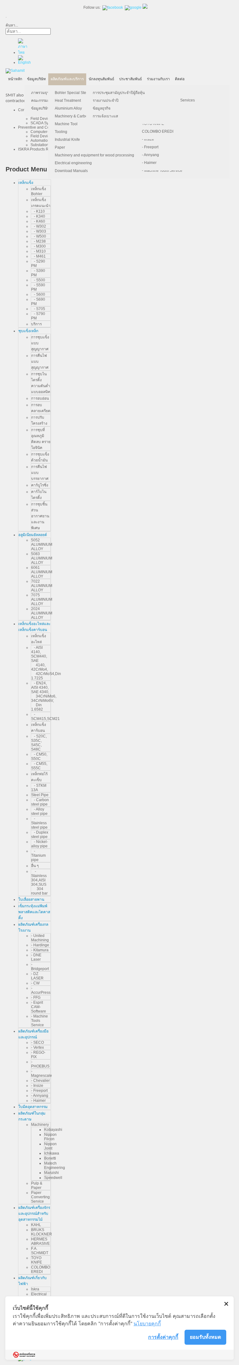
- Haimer (149, 162)
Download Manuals (71, 171)
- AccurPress (40, 990)
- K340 (38, 216)
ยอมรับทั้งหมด (205, 1337)
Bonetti (50, 1158)
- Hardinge (40, 945)
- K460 (38, 221)
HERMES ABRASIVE (40, 1241)
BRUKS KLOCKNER (41, 1232)
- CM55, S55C (39, 765)
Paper (60, 147)
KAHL (36, 1225)
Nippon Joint (50, 1146)
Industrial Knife (67, 139)
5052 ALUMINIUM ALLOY (41, 544)
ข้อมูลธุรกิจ (101, 108)
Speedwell (53, 1177)
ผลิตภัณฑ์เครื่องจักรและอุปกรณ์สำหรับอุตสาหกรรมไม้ (34, 1213)
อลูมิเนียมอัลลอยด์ (32, 535)
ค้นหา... (12, 25)
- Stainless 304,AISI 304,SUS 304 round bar (39, 882)
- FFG (35, 997)
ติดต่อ (180, 79)
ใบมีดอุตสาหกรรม (33, 1107)
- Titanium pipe (38, 855)
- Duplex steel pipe (39, 834)
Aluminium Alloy (68, 108)
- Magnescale (41, 1073)
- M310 (38, 251)
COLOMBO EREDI (157, 131)
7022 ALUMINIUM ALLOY (41, 585)
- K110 (38, 211)
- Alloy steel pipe (39, 811)
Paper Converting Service (40, 1197)
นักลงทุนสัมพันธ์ (101, 79)
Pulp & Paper (36, 1185)
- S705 (38, 309)
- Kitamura (40, 950)
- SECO (37, 1042)
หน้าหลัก (15, 79)
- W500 (38, 236)
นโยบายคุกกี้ (147, 1323)
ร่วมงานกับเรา (158, 79)
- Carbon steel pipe (40, 802)
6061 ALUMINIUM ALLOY (41, 572)
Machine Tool (66, 124)
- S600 (38, 294)
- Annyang (150, 155)
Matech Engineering (54, 1165)
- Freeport (150, 147)
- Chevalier (40, 1080)
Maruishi (51, 1172)
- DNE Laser (36, 957)
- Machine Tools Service (162, 170)
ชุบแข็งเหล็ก (28, 331)
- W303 (38, 231)
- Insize (148, 139)
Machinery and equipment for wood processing (94, 155)
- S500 (38, 280)
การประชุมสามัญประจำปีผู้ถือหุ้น (119, 93)
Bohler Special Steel (72, 93)
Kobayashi (53, 1129)
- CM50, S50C (39, 756)
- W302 (38, 226)
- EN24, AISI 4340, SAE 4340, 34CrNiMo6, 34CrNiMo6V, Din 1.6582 (43, 696)
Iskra (35, 1289)
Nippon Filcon (50, 1136)
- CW (35, 983)
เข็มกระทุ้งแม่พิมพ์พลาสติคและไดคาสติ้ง (34, 912)
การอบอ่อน (40, 398)
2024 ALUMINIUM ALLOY (41, 613)
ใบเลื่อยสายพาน (31, 899)
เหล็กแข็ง (25, 182)
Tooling (61, 132)
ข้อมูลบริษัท (36, 79)
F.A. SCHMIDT (39, 1250)
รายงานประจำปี (106, 100)
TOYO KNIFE (36, 1260)
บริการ (36, 324)
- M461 (38, 256)
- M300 (38, 246)
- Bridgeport (40, 966)
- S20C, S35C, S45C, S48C (39, 742)
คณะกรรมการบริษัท (47, 100)
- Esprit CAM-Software (38, 1006)
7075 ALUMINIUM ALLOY (41, 599)
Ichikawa (51, 1153)
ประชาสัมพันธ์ (130, 79)
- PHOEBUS (40, 1064)
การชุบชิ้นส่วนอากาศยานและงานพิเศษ (40, 516)
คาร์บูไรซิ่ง (39, 485)
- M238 (38, 241)
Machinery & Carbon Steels (78, 116)
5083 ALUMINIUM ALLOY (41, 558)
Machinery (40, 1124)
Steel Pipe (40, 795)
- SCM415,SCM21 (45, 716)
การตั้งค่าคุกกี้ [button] (163, 1337)
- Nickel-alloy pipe (39, 844)
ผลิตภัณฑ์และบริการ (67, 79)
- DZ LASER (37, 976)
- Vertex (37, 1047)
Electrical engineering (73, 163)
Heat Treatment (68, 100)
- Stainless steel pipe (39, 823)
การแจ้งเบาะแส (105, 116)
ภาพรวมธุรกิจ (42, 93)
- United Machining (40, 938)
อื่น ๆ (35, 866)
